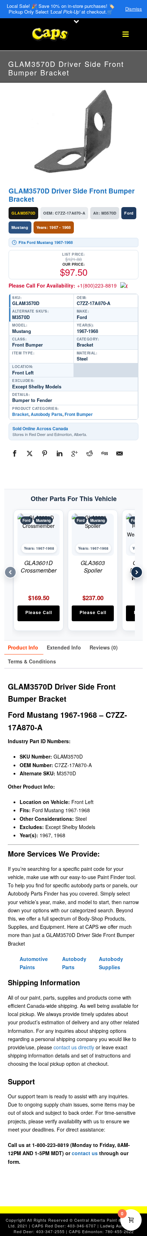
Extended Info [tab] (64, 647)
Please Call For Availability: (63, 285)
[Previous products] (10, 572)
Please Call (38, 612)
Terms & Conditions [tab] (32, 661)
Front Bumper (79, 414)
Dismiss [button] (133, 9)
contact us (85, 1153)
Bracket (20, 414)
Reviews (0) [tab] (104, 647)
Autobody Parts (46, 414)
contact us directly (74, 1047)
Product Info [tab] (23, 647)
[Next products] (137, 572)
